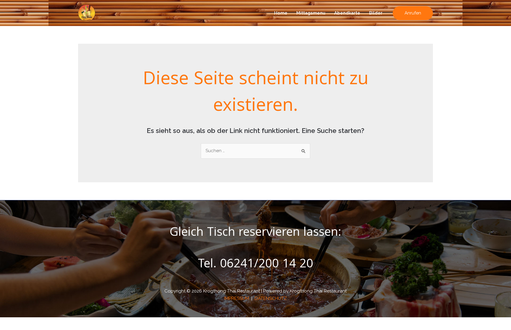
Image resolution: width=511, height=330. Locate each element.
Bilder (375, 13)
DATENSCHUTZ (271, 298)
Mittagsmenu (310, 13)
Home (280, 13)
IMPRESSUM (237, 298)
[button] (413, 13)
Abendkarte (347, 13)
